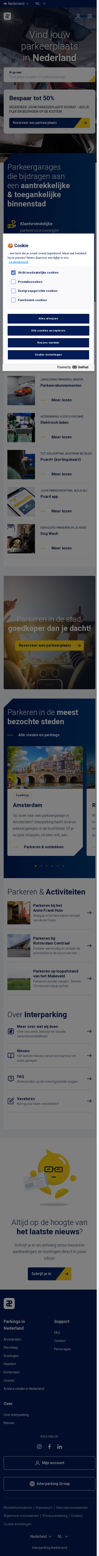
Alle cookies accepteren (48, 330)
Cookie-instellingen (48, 354)
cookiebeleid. (19, 262)
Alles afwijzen (48, 318)
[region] (48, 302)
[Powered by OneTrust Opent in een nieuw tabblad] (74, 368)
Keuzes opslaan (48, 342)
